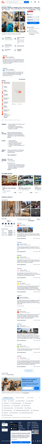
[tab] (8, 397)
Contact (20, 423)
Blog (28, 427)
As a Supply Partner (35, 423)
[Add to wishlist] (16, 176)
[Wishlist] (31, 2)
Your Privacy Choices (22, 428)
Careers (28, 425)
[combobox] (15, 2)
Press (28, 428)
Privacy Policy (21, 427)
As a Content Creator (35, 425)
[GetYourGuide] (3, 2)
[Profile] (38, 2)
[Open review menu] (39, 225)
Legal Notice (20, 425)
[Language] (35, 2)
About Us (28, 423)
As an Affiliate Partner (35, 427)
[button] (6, 9)
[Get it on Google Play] (14, 424)
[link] (9, 184)
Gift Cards (29, 430)
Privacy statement (26, 392)
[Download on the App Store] (14, 428)
